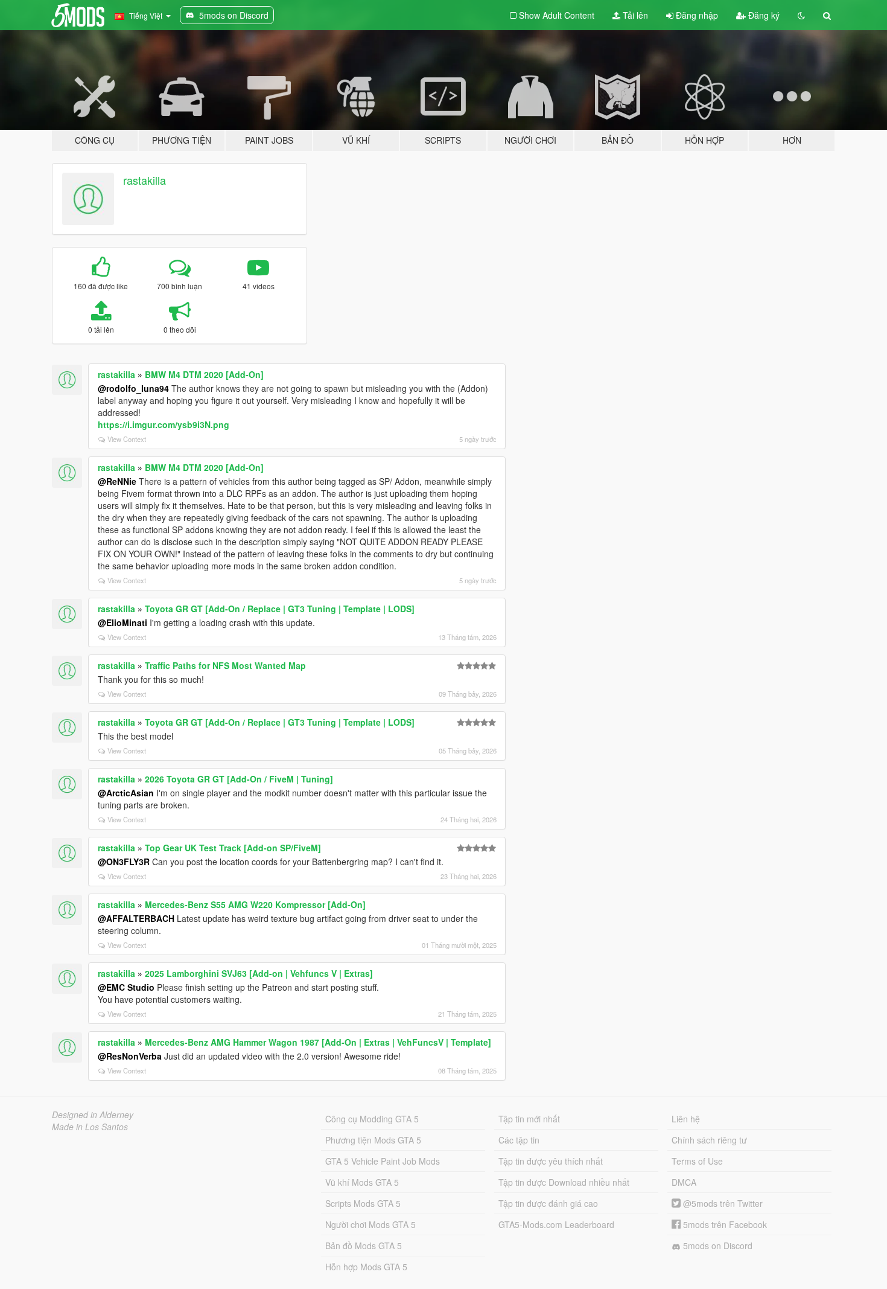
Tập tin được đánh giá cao (548, 1203)
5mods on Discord (716, 1245)
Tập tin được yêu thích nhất (550, 1161)
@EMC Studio (126, 987)
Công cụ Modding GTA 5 (372, 1119)
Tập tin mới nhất (529, 1119)
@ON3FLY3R (124, 862)
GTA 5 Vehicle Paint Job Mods (382, 1161)
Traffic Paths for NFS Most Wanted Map (225, 665)
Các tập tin (518, 1140)
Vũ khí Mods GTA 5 (362, 1182)
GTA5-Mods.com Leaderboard (556, 1224)
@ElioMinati (122, 622)
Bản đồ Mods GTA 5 (363, 1245)
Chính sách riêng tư (709, 1140)
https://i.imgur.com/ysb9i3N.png (163, 424)
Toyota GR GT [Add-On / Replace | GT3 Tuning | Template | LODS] (280, 609)
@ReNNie (117, 481)
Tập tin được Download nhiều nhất (563, 1182)
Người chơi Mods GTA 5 (370, 1224)
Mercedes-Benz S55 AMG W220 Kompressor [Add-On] (255, 904)
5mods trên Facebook (724, 1224)
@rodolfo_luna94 (133, 388)
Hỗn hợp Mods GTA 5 (366, 1267)
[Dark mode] (801, 15)
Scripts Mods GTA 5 (363, 1203)
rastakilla (144, 180)
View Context (126, 439)
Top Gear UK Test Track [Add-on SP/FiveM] (233, 848)
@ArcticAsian (126, 793)
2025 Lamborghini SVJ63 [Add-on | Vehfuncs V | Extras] (259, 973)
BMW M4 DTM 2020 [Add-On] (204, 374)
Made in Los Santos (90, 1127)
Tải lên (634, 15)
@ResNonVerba (130, 1056)
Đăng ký (763, 15)
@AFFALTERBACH (136, 918)
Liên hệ (686, 1119)
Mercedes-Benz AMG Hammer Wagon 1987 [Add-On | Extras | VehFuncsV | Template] (318, 1042)
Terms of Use (697, 1161)
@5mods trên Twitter (722, 1203)
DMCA (684, 1182)
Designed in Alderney (92, 1114)
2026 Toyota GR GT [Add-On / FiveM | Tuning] (239, 779)
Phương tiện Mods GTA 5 (373, 1140)
